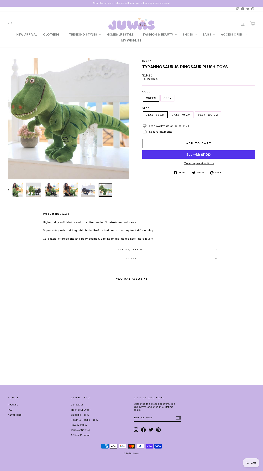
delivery (131, 258)
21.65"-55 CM (155, 114)
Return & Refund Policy (84, 420)
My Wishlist (131, 40)
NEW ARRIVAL (26, 34)
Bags (207, 34)
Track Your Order (80, 410)
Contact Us (77, 404)
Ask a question (131, 249)
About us (13, 404)
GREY (167, 98)
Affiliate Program (80, 435)
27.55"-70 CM (181, 114)
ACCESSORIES (232, 34)
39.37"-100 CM (208, 114)
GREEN (151, 98)
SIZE (145, 108)
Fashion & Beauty (158, 34)
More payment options (199, 163)
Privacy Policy (79, 425)
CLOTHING (52, 34)
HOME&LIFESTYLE (120, 34)
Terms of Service (80, 430)
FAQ (10, 410)
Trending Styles (83, 34)
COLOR (147, 92)
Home (145, 61)
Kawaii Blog (15, 415)
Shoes (188, 34)
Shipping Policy (80, 415)
